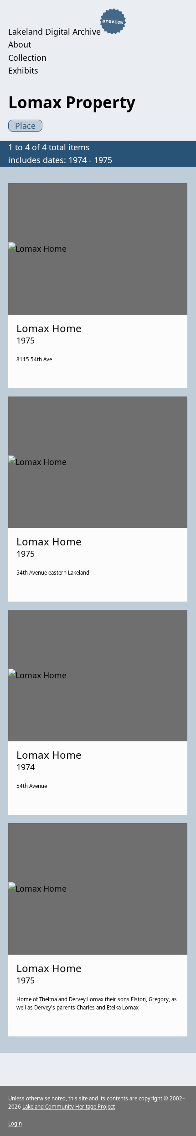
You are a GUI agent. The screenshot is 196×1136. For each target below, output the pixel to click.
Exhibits (23, 70)
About (19, 44)
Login (15, 1123)
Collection (27, 57)
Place (25, 125)
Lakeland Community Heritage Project (68, 1106)
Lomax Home (49, 328)
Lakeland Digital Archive (54, 31)
